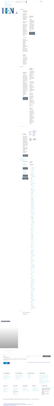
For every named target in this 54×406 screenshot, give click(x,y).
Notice (32, 266)
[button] (27, 8)
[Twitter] (6, 363)
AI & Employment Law (33, 167)
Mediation (32, 261)
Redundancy (33, 285)
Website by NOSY (30, 404)
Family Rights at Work (32, 221)
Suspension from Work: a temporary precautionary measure (25, 172)
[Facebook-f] (9, 363)
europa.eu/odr (28, 401)
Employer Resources (24, 55)
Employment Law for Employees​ (31, 69)
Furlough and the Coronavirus (33, 227)
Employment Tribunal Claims (33, 214)
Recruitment (33, 283)
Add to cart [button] (30, 140)
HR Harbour (24, 37)
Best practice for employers (33, 172)
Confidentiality (33, 177)
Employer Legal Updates (25, 22)
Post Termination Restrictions (33, 271)
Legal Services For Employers (25, 11)
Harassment (33, 252)
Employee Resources (31, 108)
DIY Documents (22, 126)
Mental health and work (32, 264)
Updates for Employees (31, 94)
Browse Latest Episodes (26, 312)
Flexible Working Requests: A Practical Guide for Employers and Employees (44, 381)
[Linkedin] (4, 363)
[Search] (26, 2)
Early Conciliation (9, 350)
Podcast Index (25, 314)
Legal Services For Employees (32, 82)
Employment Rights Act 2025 (33, 206)
